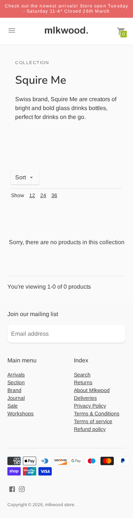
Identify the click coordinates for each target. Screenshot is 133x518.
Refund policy (90, 429)
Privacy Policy (90, 406)
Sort (20, 177)
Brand (14, 390)
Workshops (20, 413)
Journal (16, 398)
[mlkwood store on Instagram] (22, 488)
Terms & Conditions (96, 413)
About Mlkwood (92, 390)
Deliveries (85, 398)
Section (16, 382)
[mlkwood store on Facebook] (12, 488)
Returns (83, 382)
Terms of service (93, 421)
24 (43, 195)
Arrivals (16, 375)
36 (54, 195)
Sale (12, 406)
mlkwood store (59, 504)
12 (32, 195)
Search (82, 375)
